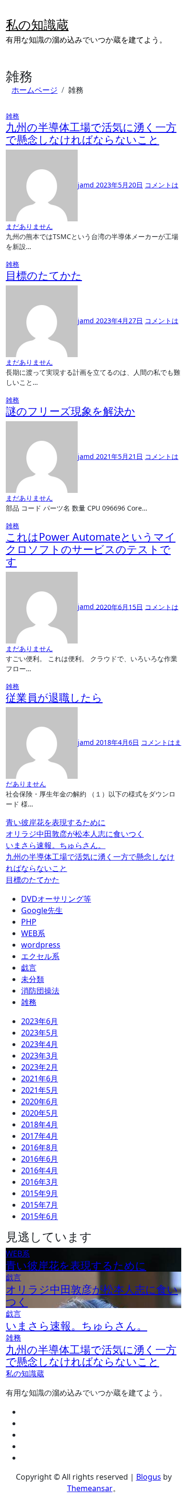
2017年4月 (39, 1136)
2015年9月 (39, 1193)
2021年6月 (39, 1078)
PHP (28, 921)
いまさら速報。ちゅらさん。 (55, 845)
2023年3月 (39, 1055)
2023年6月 (39, 1021)
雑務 (12, 115)
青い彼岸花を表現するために (55, 822)
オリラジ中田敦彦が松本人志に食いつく (75, 834)
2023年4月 (39, 1044)
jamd (87, 184)
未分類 (32, 979)
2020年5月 (39, 1113)
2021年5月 (39, 1090)
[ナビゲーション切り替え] (12, 12)
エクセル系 (40, 956)
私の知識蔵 (37, 24)
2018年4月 (39, 1124)
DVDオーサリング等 (56, 899)
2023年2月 (39, 1067)
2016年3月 (39, 1182)
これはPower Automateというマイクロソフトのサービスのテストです (90, 549)
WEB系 (33, 933)
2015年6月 (39, 1216)
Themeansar (90, 1488)
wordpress (40, 944)
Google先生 (42, 910)
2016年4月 (39, 1170)
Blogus (148, 1477)
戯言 (28, 967)
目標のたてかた (44, 275)
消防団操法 (40, 990)
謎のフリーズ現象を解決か (70, 411)
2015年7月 (39, 1205)
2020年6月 (39, 1101)
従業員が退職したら (54, 697)
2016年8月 (39, 1147)
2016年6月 (39, 1159)
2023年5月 (39, 1032)
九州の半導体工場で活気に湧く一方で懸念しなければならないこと (91, 133)
